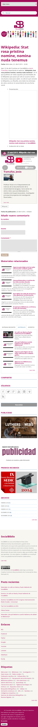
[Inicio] (12, 29)
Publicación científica (7, 676)
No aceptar (4, 721)
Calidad (22, 689)
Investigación (27, 672)
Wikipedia (4, 206)
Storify (3, 659)
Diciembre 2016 (5, 512)
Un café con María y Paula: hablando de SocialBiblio (23, 333)
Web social (4, 672)
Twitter (8, 392)
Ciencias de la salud (7, 685)
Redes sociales (16, 674)
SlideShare (29, 392)
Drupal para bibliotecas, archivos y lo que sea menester (24, 307)
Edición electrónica (6, 682)
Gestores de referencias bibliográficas (12, 695)
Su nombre (5, 219)
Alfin (19, 691)
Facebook (3, 392)
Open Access (5, 674)
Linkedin (24, 392)
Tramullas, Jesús (12, 171)
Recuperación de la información (21, 678)
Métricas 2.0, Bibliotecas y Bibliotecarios (23, 362)
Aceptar (4, 724)
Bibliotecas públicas (7, 680)
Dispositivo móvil (15, 687)
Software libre (21, 676)
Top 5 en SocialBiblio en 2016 (9, 606)
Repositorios (5, 678)
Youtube (19, 392)
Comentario (6, 238)
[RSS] (3, 397)
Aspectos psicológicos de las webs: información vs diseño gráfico (24, 268)
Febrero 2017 (5, 509)
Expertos (31, 327)
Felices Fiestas (5, 610)
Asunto (3, 229)
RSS (2, 629)
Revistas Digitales (6, 697)
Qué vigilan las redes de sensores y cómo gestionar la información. (24, 294)
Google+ (14, 392)
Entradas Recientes (8, 327)
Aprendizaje (19, 682)
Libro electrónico (22, 680)
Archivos (3, 687)
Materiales (22, 327)
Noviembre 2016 (5, 515)
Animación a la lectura (7, 691)
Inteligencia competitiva (8, 693)
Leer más (6, 202)
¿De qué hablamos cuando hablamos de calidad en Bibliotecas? (23, 343)
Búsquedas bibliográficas (8, 689)
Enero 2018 (4, 506)
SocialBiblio (32, 143)
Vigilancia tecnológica (22, 685)
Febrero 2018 (5, 503)
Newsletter (19, 405)
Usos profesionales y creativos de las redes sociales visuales (24, 281)
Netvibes (27, 691)
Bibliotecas (15, 672)
